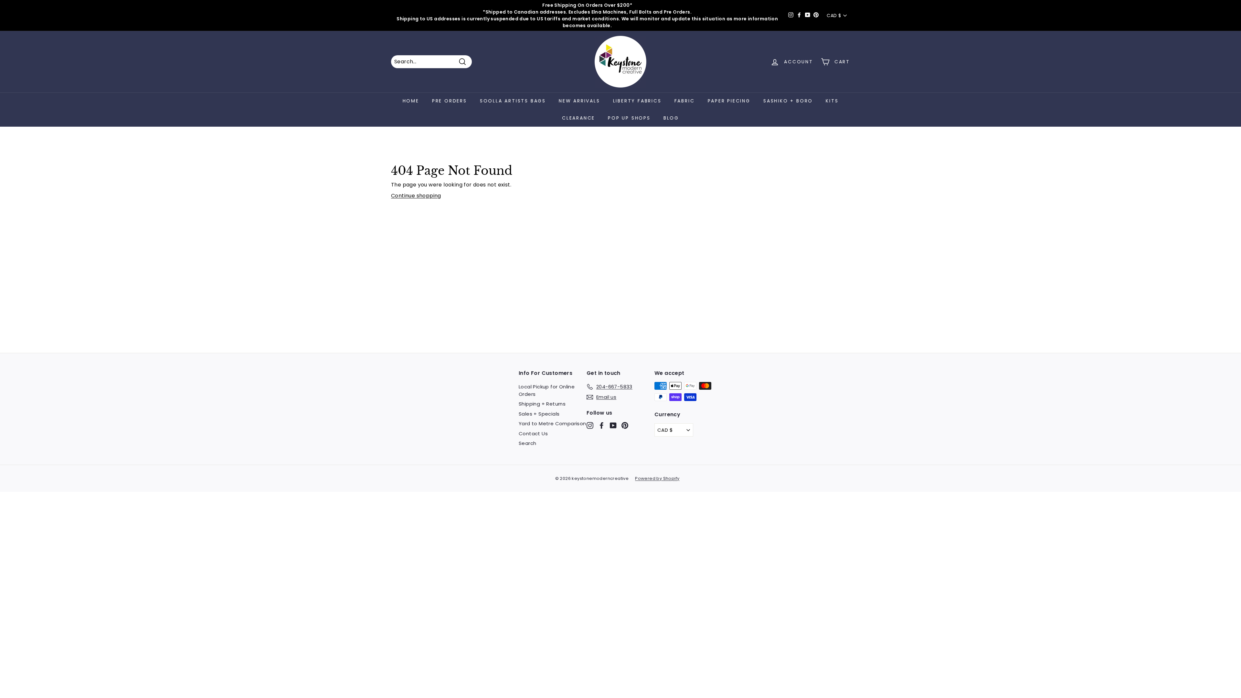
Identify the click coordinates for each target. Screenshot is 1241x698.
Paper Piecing (729, 101)
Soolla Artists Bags (513, 101)
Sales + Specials (539, 413)
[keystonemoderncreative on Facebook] (601, 425)
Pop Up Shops (629, 118)
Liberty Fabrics (637, 101)
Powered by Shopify (657, 478)
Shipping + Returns (542, 403)
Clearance (578, 118)
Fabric (684, 101)
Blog (671, 118)
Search (527, 443)
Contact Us (533, 433)
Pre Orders (449, 101)
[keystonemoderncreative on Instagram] (590, 425)
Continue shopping (416, 195)
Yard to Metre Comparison (552, 423)
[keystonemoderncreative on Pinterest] (624, 425)
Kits (832, 101)
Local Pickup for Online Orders (547, 390)
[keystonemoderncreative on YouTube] (613, 425)
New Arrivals (579, 101)
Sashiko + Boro (788, 101)
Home (411, 101)
